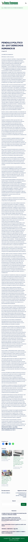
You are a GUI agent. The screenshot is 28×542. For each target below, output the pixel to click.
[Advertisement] (14, 24)
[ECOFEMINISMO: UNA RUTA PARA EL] (7, 453)
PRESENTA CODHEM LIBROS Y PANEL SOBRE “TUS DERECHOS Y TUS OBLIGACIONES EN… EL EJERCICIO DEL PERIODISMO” (6, 480)
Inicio (3, 7)
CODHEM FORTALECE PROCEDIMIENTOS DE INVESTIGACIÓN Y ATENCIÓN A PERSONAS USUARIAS (14, 514)
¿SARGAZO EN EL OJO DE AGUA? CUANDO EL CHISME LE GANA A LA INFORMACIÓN (13, 532)
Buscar (14, 501)
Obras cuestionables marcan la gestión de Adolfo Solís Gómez (14, 525)
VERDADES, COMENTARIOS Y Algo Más (10, 528)
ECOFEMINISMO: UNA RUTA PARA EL (6, 457)
